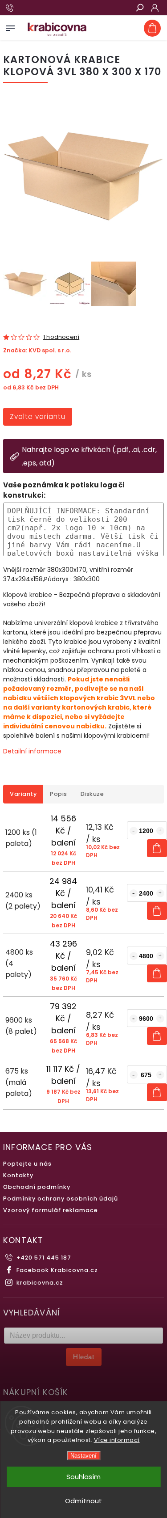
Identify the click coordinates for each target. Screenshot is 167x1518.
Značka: (37, 350)
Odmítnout (83, 1500)
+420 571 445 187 (43, 1257)
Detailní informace (32, 751)
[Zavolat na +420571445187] (11, 8)
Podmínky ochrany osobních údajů (60, 1198)
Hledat (83, 1357)
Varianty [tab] (23, 794)
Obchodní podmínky (36, 1187)
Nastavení (83, 1455)
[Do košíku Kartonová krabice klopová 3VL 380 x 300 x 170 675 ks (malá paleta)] (157, 1092)
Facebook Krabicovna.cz (57, 1270)
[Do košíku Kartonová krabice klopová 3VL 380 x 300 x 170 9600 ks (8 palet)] (157, 1036)
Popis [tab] (58, 794)
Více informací (117, 1440)
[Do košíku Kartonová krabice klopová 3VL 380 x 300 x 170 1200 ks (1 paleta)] (157, 848)
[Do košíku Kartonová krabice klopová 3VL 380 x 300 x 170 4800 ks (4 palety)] (157, 973)
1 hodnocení (61, 337)
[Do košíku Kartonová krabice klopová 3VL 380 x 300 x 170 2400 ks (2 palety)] (157, 911)
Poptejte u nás (27, 1163)
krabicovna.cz (39, 1282)
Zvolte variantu (37, 416)
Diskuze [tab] (92, 794)
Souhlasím (83, 1476)
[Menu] (10, 26)
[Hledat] (139, 8)
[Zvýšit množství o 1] (160, 831)
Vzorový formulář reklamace (50, 1210)
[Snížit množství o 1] (134, 831)
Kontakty (18, 1175)
